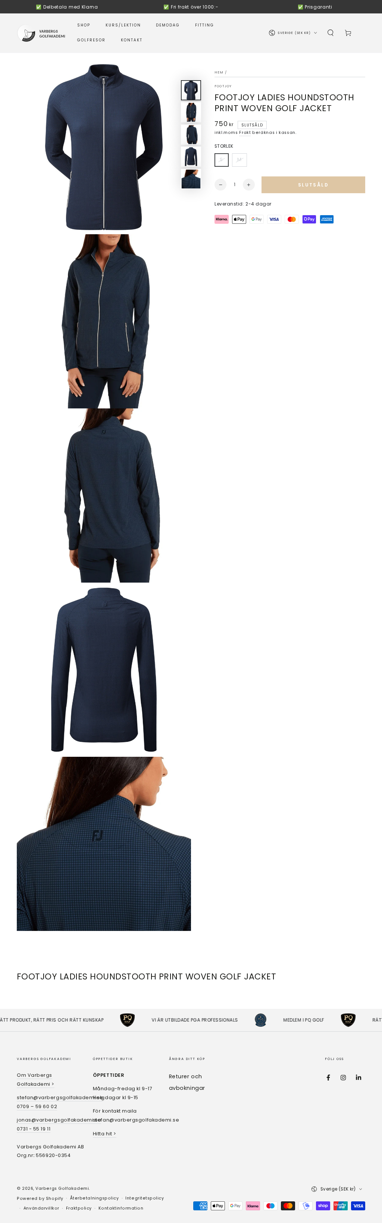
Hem (219, 72)
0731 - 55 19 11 (33, 1129)
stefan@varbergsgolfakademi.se (60, 1097)
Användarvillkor (41, 1208)
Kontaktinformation (121, 1208)
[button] (330, 33)
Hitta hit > (104, 1134)
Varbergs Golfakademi (62, 1188)
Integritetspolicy (144, 1198)
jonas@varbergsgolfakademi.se (59, 1120)
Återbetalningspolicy (94, 1198)
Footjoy (223, 86)
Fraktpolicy (79, 1208)
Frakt (245, 132)
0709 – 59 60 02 (37, 1106)
